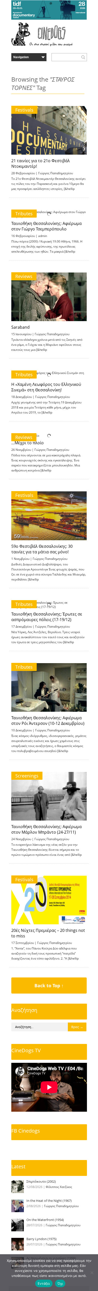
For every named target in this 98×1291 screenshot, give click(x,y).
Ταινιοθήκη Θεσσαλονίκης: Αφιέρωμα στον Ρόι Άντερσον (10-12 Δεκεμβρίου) (47, 720)
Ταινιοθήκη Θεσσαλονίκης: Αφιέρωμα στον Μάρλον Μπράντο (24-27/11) (46, 829)
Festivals (24, 110)
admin (42, 236)
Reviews (23, 276)
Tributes (24, 214)
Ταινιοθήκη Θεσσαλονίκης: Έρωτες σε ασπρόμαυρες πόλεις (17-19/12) (46, 616)
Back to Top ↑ (49, 985)
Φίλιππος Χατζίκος (59, 1187)
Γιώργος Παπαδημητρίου (55, 173)
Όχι (60, 1283)
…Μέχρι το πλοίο (27, 443)
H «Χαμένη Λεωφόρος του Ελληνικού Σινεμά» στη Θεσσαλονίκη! (46, 387)
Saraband (20, 327)
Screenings (26, 776)
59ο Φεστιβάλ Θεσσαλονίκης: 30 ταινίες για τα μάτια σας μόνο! (42, 549)
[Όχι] (91, 1272)
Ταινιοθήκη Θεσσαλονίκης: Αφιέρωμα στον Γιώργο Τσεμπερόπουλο (46, 226)
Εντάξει (44, 1283)
